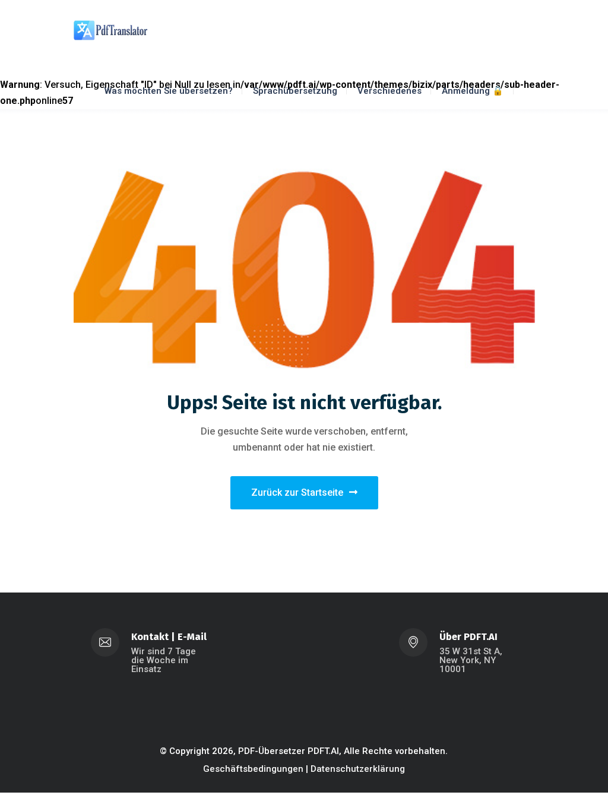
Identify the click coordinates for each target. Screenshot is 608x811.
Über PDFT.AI (468, 636)
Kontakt (150, 636)
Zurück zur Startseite (297, 492)
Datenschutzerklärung (358, 769)
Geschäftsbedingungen (253, 769)
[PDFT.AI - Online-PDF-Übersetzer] (110, 29)
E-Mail (192, 636)
